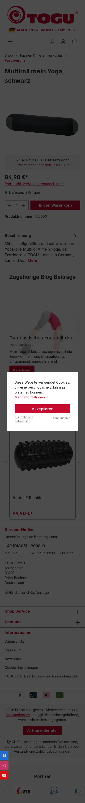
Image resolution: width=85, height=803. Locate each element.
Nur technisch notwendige (24, 419)
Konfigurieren (61, 418)
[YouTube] (4, 775)
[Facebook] (4, 755)
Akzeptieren (42, 408)
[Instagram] (4, 765)
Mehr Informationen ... (31, 397)
